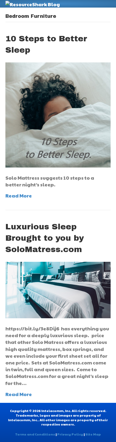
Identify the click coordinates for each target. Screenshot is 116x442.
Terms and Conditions (35, 434)
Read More (18, 195)
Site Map (93, 434)
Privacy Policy (70, 434)
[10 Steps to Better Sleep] (58, 114)
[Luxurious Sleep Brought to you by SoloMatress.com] (58, 289)
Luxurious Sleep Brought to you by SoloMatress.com (44, 238)
